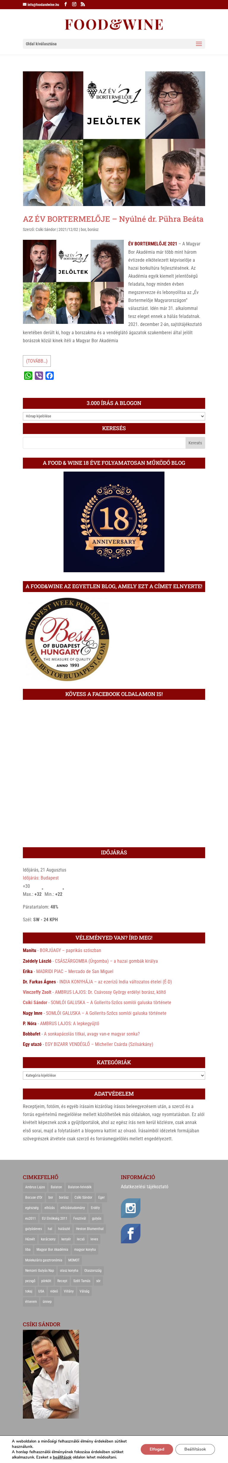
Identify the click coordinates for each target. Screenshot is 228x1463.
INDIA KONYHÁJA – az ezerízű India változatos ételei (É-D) (115, 982)
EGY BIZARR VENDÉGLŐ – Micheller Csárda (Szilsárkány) (99, 1044)
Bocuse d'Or (33, 1197)
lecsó (81, 1239)
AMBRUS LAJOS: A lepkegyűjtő (69, 1023)
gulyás (96, 1218)
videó (54, 1291)
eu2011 (30, 1218)
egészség (32, 1208)
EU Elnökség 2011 (54, 1218)
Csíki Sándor (46, 229)
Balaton (56, 1187)
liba (28, 1249)
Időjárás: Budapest (41, 878)
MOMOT (74, 1260)
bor (83, 229)
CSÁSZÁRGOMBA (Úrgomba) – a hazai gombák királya (106, 961)
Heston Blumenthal (90, 1229)
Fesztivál (79, 1218)
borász (93, 229)
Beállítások (195, 1449)
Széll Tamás (81, 1281)
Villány (69, 1291)
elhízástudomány (73, 1208)
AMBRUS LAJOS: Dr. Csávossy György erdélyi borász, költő (110, 992)
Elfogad (157, 1449)
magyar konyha (85, 1249)
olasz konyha (69, 1271)
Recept (62, 1281)
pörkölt (46, 1281)
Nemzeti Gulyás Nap (39, 1271)
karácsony (48, 1239)
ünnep (47, 1302)
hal (50, 1229)
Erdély (95, 1208)
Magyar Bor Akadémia (52, 1249)
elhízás (50, 1208)
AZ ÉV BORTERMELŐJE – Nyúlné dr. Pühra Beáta (113, 219)
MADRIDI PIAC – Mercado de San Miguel (74, 971)
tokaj (28, 1291)
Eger (101, 1197)
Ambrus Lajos (35, 1187)
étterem (31, 1302)
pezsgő (30, 1281)
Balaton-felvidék (79, 1187)
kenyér (66, 1239)
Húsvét (30, 1239)
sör (98, 1281)
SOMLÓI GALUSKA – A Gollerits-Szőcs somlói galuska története (111, 1002)
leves (94, 1239)
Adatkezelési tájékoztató (144, 1186)
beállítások (62, 1457)
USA (41, 1291)
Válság (84, 1291)
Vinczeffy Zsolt (37, 992)
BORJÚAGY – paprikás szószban (70, 950)
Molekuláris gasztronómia (43, 1260)
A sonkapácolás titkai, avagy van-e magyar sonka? (92, 1034)
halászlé (64, 1229)
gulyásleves (33, 1229)
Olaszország (93, 1271)
